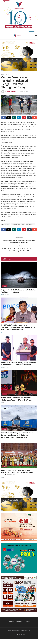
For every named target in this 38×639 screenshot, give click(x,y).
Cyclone (7, 224)
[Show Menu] (36, 35)
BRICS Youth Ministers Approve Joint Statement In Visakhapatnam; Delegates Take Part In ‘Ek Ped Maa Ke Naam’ (18, 327)
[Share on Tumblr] (29, 117)
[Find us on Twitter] (15, 634)
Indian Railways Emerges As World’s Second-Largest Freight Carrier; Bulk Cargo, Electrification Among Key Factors (18, 435)
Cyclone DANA (16, 224)
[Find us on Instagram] (19, 634)
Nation (7, 74)
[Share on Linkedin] (19, 117)
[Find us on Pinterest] (21, 634)
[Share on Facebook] (3, 117)
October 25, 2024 (23, 91)
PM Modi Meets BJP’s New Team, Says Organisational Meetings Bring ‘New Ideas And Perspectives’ (17, 472)
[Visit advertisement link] (19, 16)
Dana (23, 224)
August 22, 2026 (6, 294)
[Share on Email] (34, 117)
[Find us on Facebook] (12, 634)
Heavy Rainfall (30, 224)
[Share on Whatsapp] (14, 117)
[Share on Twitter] (8, 117)
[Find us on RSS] (24, 634)
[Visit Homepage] (17, 35)
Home (2, 74)
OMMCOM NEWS (11, 91)
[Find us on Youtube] (17, 634)
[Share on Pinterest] (24, 117)
